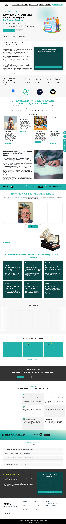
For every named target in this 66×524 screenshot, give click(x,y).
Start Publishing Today (9, 30)
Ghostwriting (36, 508)
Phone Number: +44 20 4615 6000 (25, 242)
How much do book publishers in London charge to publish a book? (19, 449)
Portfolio (41, 4)
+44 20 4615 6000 (53, 505)
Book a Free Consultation (58, 4)
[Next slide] (39, 360)
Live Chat (28, 376)
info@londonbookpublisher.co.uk (56, 507)
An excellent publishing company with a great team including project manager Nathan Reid (22, 348)
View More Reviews (33, 226)
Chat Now (19, 30)
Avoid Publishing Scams (26, 508)
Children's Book (36, 505)
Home (14, 4)
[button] (25, 224)
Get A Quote (6, 242)
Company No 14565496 (43, 520)
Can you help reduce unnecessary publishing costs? (15, 464)
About (18, 4)
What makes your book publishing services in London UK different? (18, 453)
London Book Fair (25, 509)
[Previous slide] (27, 360)
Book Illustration (36, 509)
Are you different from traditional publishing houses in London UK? (19, 457)
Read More (8, 131)
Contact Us (47, 4)
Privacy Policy (37, 522)
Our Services (24, 4)
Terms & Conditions (29, 522)
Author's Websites (33, 4)
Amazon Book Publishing (38, 504)
